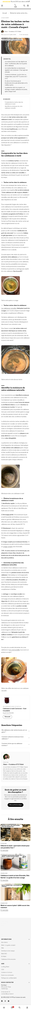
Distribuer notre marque (8, 951)
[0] (28, 6)
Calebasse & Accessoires (8, 959)
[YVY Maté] (15, 6)
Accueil (4, 13)
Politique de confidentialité (9, 978)
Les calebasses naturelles (8, 308)
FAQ (2, 948)
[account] (27, 1007)
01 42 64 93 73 (5, 992)
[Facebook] (2, 1001)
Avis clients (4, 942)
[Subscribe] (28, 934)
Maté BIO (4, 953)
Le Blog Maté (5, 17)
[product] (4, 1008)
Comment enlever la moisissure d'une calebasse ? (12, 738)
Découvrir (7, 716)
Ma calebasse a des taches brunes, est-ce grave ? (14, 731)
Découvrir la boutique (15, 805)
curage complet (8, 546)
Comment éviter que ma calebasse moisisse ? (12, 744)
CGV (2, 969)
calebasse (4, 216)
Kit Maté (3, 956)
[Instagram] (5, 1001)
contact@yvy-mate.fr (7, 994)
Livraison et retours (6, 972)
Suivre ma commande (7, 975)
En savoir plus (4, 850)
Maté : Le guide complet (8, 945)
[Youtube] (8, 1001)
